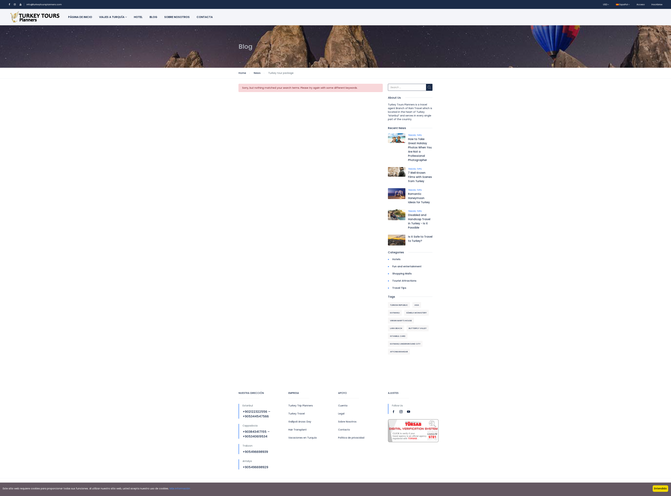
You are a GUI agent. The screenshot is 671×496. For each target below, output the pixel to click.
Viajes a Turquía (112, 17)
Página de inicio (80, 17)
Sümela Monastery (416, 312)
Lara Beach (396, 328)
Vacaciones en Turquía (302, 437)
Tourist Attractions (404, 280)
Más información (179, 488)
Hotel (138, 17)
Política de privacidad (351, 437)
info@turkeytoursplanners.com (44, 4)
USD (605, 4)
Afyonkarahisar (399, 351)
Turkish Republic (399, 305)
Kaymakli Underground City (405, 343)
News (257, 73)
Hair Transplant (297, 429)
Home (242, 73)
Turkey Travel (296, 413)
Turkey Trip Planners (300, 405)
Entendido (660, 488)
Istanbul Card (397, 336)
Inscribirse (656, 4)
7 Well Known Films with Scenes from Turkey (420, 177)
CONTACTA (205, 17)
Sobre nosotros (177, 17)
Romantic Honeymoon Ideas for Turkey (419, 198)
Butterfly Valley (418, 328)
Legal (341, 413)
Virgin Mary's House (401, 320)
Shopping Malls (402, 273)
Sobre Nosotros (347, 421)
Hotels (396, 259)
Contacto (344, 429)
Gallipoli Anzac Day (299, 421)
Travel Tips (415, 135)
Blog (153, 17)
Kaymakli (395, 312)
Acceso (641, 4)
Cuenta (342, 405)
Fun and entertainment (406, 266)
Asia (416, 305)
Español (623, 4)
